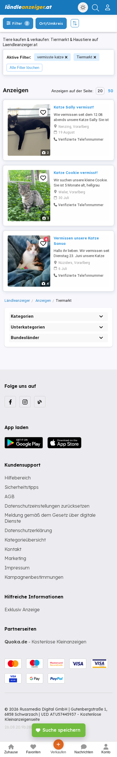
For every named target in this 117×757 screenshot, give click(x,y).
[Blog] (39, 401)
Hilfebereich (18, 478)
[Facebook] (10, 401)
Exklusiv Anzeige (22, 609)
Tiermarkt (84, 57)
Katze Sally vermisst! (74, 107)
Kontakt (13, 549)
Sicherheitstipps (22, 487)
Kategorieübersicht (25, 540)
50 (110, 90)
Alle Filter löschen (24, 67)
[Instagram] (25, 401)
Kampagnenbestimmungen (34, 577)
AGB (9, 496)
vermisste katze (50, 57)
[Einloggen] (108, 5)
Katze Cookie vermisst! (76, 172)
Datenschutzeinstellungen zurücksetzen (47, 506)
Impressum (17, 568)
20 (100, 90)
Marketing (15, 558)
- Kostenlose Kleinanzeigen (45, 642)
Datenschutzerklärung (28, 530)
